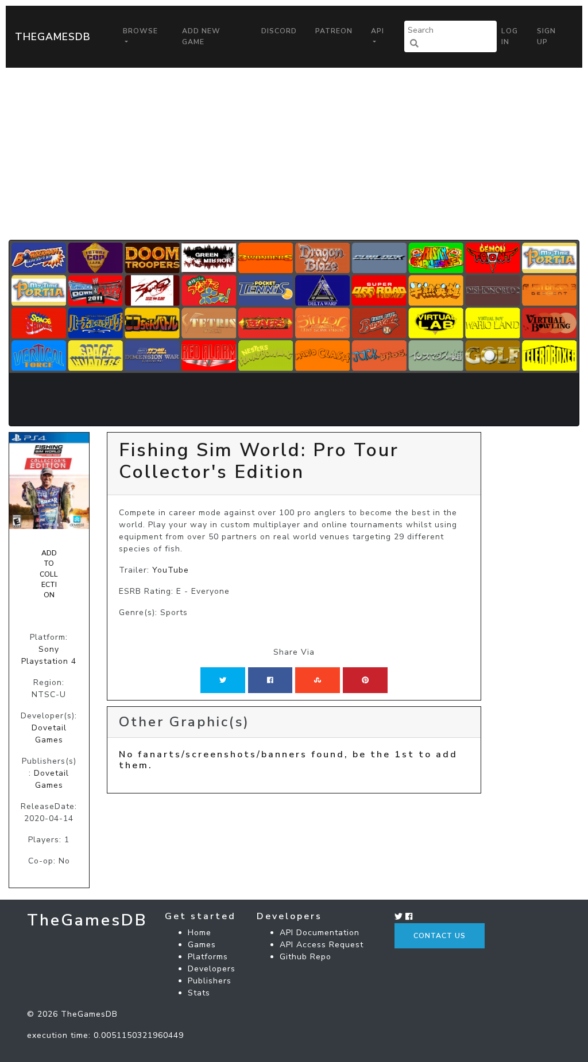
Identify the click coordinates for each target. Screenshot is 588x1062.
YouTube (170, 570)
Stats (199, 992)
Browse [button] (140, 31)
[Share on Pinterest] (365, 680)
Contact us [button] (439, 935)
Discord (279, 31)
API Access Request (321, 944)
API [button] (377, 31)
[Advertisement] (294, 153)
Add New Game (201, 36)
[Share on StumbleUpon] (317, 680)
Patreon (334, 31)
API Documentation (319, 932)
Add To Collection (49, 574)
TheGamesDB (53, 37)
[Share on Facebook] (270, 680)
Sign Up (546, 36)
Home (199, 932)
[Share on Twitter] (222, 680)
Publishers (209, 980)
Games (202, 944)
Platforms (208, 956)
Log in (509, 36)
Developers (211, 968)
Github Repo (305, 956)
